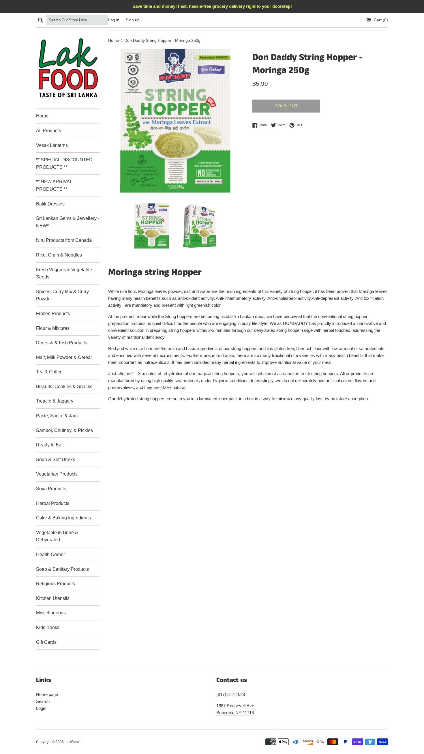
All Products (48, 130)
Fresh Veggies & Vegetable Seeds (64, 273)
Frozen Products (53, 313)
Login (41, 708)
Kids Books (47, 627)
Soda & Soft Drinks (55, 459)
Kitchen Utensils (53, 598)
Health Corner (50, 554)
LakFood (72, 742)
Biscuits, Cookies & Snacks (64, 386)
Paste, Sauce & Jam (57, 415)
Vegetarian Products (57, 474)
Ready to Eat (49, 444)
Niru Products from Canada (64, 240)
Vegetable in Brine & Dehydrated (57, 536)
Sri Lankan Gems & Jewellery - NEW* (67, 222)
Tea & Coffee (49, 371)
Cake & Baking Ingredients (63, 517)
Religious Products (55, 583)
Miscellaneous (51, 612)
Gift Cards (46, 642)
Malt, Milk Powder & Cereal (64, 357)
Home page (47, 694)
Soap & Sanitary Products (62, 569)
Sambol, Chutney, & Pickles (64, 430)
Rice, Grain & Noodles (59, 254)
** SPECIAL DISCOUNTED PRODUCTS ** (64, 163)
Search (43, 701)
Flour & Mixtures (53, 328)
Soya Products (51, 488)
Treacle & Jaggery (54, 400)
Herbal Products (52, 503)
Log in (113, 20)
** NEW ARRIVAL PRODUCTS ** (54, 185)
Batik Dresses (50, 203)
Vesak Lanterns (52, 145)
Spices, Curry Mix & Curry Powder (62, 295)
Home (42, 115)
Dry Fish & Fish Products (61, 342)
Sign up (133, 20)
